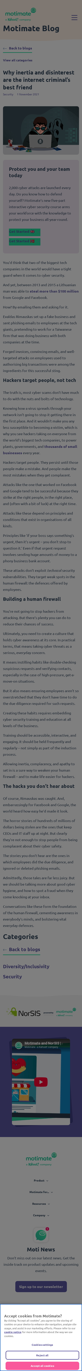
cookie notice (12, 1332)
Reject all (42, 1355)
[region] (41, 1337)
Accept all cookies (42, 1365)
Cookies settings (42, 1344)
